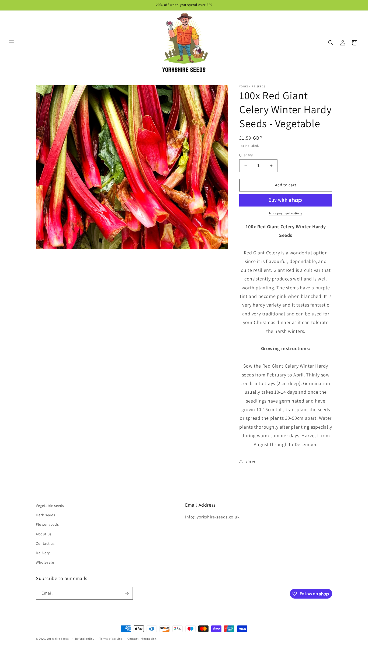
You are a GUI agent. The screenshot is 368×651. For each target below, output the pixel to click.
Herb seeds (45, 515)
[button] (11, 43)
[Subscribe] (127, 593)
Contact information (142, 639)
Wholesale (45, 562)
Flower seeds (47, 524)
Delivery (43, 552)
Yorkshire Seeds (58, 639)
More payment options (285, 213)
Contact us (45, 543)
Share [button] (250, 461)
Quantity (246, 155)
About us (44, 534)
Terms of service (110, 639)
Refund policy (84, 639)
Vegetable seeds (50, 505)
